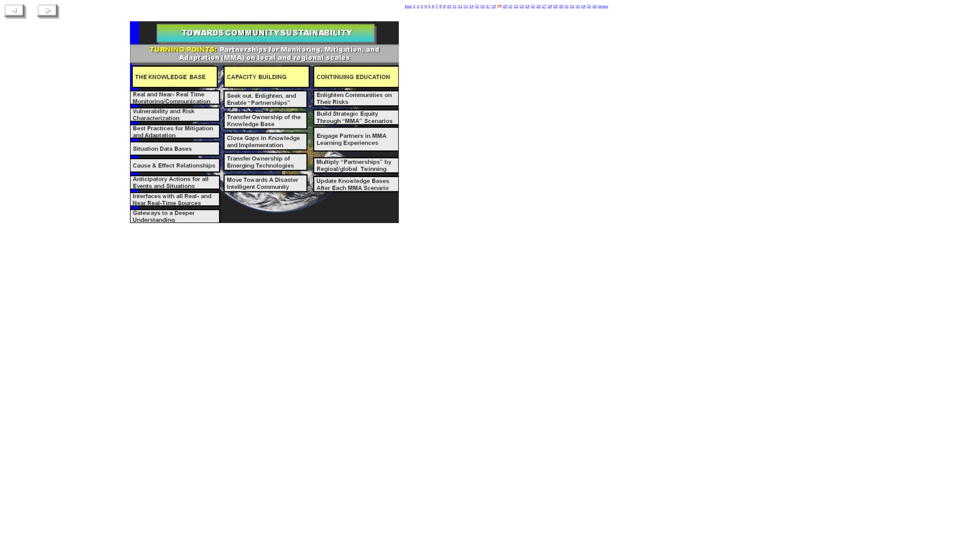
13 (466, 6)
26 (539, 6)
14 (472, 6)
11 (455, 6)
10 (449, 6)
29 (556, 6)
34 (584, 6)
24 (528, 6)
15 (477, 6)
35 (589, 6)
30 (561, 6)
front (408, 6)
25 (533, 6)
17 (488, 6)
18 (494, 6)
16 (483, 6)
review (603, 6)
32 (572, 6)
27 (544, 6)
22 (516, 6)
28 (550, 6)
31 (567, 6)
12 (460, 6)
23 (522, 6)
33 (578, 6)
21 (511, 6)
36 (595, 6)
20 (505, 6)
